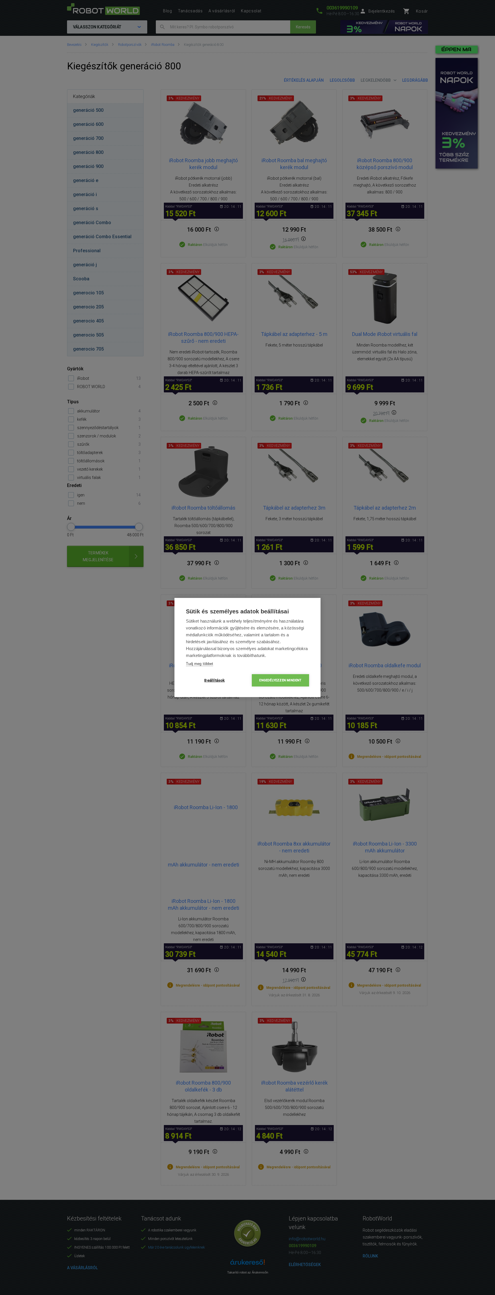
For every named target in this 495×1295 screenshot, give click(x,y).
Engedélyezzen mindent (280, 680)
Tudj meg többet (199, 664)
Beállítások (214, 680)
